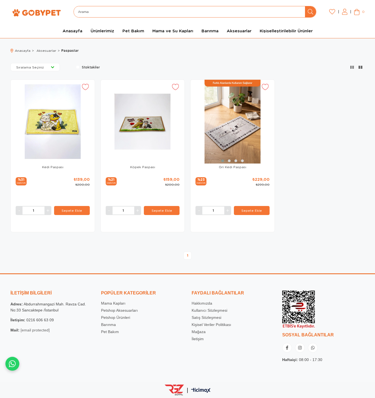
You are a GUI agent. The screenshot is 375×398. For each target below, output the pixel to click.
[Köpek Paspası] (143, 122)
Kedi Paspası (52, 167)
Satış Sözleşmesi (206, 317)
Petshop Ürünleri (115, 317)
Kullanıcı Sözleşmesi (209, 310)
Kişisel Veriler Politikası (211, 324)
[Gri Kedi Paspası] (233, 122)
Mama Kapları (113, 303)
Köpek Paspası (142, 167)
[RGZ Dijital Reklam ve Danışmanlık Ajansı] (174, 390)
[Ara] (310, 11)
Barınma (108, 324)
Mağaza (199, 332)
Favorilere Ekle (85, 87)
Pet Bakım (110, 332)
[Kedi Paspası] (53, 122)
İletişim (198, 339)
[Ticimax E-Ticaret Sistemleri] (201, 390)
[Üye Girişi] (344, 12)
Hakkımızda (202, 303)
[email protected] (35, 330)
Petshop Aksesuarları (119, 310)
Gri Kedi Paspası (232, 167)
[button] (222, 161)
